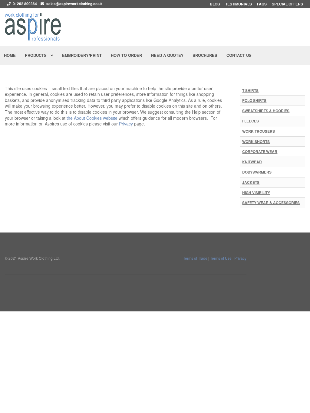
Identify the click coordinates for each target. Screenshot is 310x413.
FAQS (262, 4)
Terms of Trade (195, 258)
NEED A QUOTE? (167, 55)
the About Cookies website (92, 118)
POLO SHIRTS (254, 100)
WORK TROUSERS (258, 131)
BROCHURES (205, 55)
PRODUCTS (36, 55)
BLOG (215, 4)
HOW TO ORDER (126, 55)
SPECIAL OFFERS (287, 4)
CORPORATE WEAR (259, 151)
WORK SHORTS (256, 141)
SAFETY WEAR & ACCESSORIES (271, 202)
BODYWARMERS (257, 172)
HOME (10, 55)
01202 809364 (25, 3)
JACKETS (250, 182)
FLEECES (250, 121)
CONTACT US (239, 55)
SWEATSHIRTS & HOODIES (265, 110)
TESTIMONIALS (238, 4)
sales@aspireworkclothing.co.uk (74, 3)
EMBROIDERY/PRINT (82, 55)
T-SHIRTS (250, 90)
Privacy (126, 124)
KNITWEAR (252, 161)
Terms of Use (221, 258)
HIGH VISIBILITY (256, 192)
